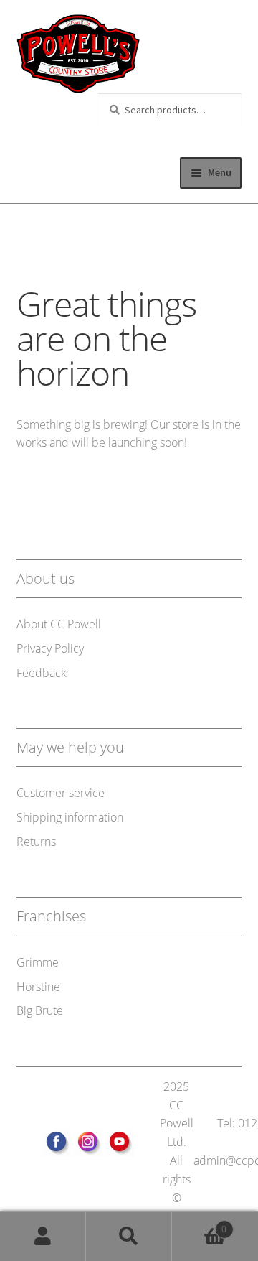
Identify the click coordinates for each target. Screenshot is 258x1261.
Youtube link (119, 1144)
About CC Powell (58, 624)
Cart (199, 1224)
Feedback (41, 673)
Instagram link (88, 1144)
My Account (43, 1236)
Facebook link (56, 1144)
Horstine (38, 987)
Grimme (37, 962)
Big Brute (39, 1010)
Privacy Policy (50, 648)
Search (129, 1236)
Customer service (60, 793)
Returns (36, 842)
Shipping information (69, 817)
